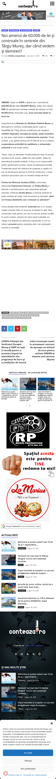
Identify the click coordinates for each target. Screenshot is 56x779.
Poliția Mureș (25, 318)
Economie (22, 548)
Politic (21, 565)
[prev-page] (26, 405)
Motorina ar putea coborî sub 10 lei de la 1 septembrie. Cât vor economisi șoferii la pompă (9, 395)
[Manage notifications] (5, 773)
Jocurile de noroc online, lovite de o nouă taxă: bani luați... (35, 585)
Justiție (36, 30)
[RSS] (28, 654)
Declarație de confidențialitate (35, 775)
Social (10, 25)
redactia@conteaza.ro (34, 645)
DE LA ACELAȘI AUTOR (37, 372)
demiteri (6, 315)
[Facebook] (4, 329)
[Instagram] (22, 654)
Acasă (3, 25)
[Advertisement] (28, 280)
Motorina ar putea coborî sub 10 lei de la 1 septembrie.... (35, 543)
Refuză (28, 761)
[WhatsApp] (24, 329)
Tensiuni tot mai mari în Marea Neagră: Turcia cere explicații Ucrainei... (33, 558)
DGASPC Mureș (16, 315)
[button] (51, 723)
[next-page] (29, 405)
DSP (25, 315)
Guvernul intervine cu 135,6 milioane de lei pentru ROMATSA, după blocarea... (36, 601)
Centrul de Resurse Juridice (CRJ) (36, 313)
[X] (11, 329)
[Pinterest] (17, 329)
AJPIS (13, 313)
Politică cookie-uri (15, 775)
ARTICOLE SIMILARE (17, 372)
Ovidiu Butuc (33, 315)
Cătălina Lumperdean (16, 56)
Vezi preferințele (28, 768)
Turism (21, 577)
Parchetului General (10, 318)
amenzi (19, 313)
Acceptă (28, 753)
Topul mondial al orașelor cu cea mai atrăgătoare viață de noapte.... (36, 572)
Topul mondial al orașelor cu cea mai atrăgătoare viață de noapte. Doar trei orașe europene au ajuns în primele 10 (45, 396)
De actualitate (26, 30)
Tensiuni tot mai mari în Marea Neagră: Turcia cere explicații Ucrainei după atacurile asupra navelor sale (28, 396)
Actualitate (14, 30)
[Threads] (40, 654)
